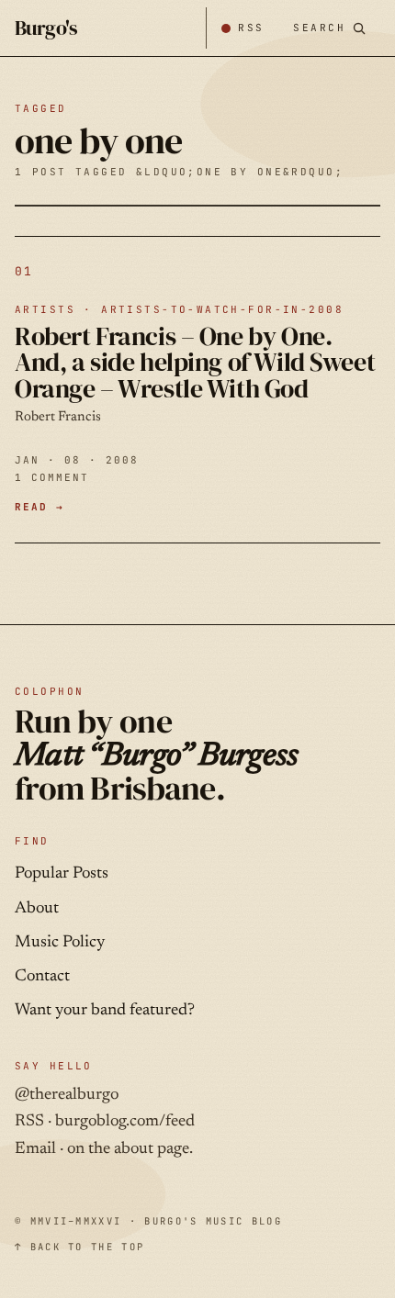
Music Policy (60, 942)
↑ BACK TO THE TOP (79, 1246)
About (37, 909)
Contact (42, 976)
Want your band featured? (105, 1010)
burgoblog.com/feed (125, 1121)
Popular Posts (61, 874)
